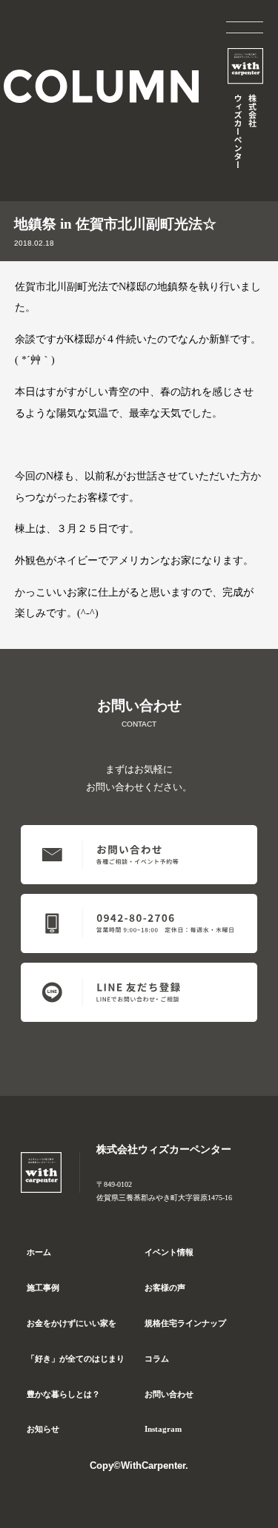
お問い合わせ (169, 1394)
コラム (157, 1358)
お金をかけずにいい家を (71, 1323)
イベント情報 (169, 1252)
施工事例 (43, 1287)
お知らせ (43, 1428)
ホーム (39, 1252)
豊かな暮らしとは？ (63, 1394)
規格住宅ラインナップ (185, 1323)
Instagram (163, 1428)
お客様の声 (165, 1287)
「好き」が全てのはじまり (76, 1358)
